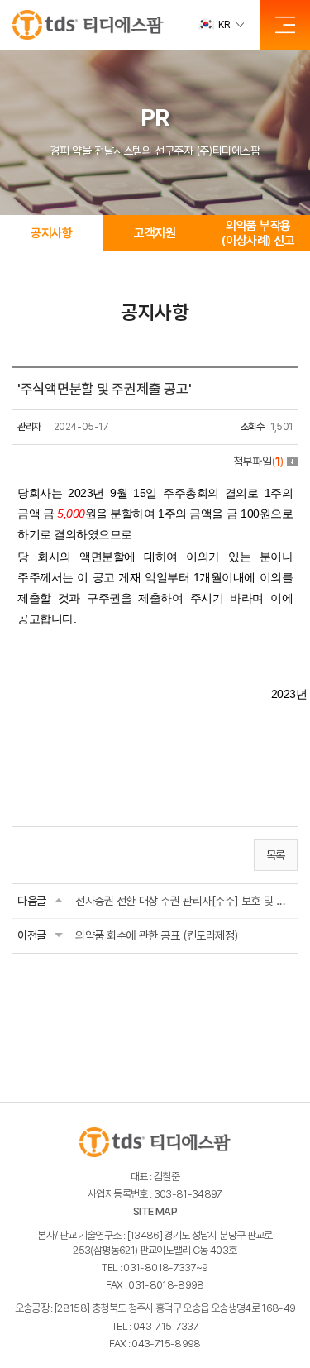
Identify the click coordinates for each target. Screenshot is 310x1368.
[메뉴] (285, 25)
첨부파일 (258, 461)
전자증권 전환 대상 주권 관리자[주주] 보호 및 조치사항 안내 (184, 900)
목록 (275, 855)
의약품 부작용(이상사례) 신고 (258, 233)
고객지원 (154, 233)
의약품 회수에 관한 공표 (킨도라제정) (156, 935)
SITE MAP (155, 1211)
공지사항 (51, 233)
